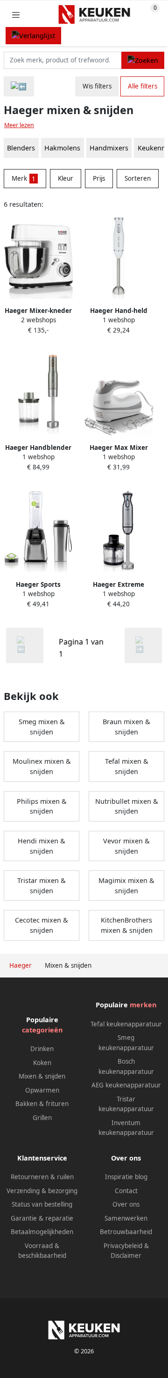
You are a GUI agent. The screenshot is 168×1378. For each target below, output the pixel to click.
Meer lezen (19, 125)
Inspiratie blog (126, 1177)
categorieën (42, 1029)
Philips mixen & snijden (42, 806)
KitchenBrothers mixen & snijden (127, 925)
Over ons (126, 1204)
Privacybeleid (123, 1246)
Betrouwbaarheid (126, 1232)
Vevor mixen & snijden (126, 845)
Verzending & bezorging (42, 1191)
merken (143, 1004)
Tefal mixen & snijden (126, 766)
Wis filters (97, 86)
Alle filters (142, 86)
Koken (42, 1063)
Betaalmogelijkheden (42, 1232)
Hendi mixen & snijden (41, 845)
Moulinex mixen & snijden (42, 766)
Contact (126, 1191)
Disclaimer (126, 1255)
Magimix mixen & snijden (126, 885)
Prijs (99, 178)
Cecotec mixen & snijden (41, 925)
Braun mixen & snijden (126, 726)
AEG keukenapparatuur (126, 1085)
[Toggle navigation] (16, 14)
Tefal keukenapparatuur (126, 1024)
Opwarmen (42, 1090)
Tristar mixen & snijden (41, 885)
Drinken (42, 1049)
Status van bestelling (42, 1204)
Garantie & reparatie (42, 1218)
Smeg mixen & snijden (42, 726)
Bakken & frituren (42, 1104)
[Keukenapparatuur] (19, 86)
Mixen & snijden (42, 1076)
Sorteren (138, 178)
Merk (23, 178)
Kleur (65, 178)
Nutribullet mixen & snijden (126, 806)
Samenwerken (126, 1218)
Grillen (42, 1117)
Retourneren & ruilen (42, 1177)
